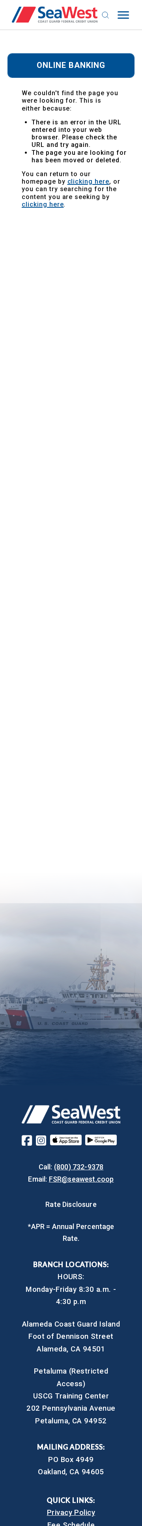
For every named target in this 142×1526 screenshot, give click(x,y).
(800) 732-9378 (79, 1167)
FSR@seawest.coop (81, 1179)
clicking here (88, 181)
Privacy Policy (71, 1512)
